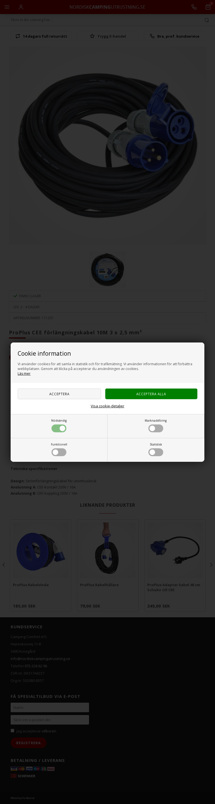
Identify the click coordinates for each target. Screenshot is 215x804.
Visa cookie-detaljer (107, 405)
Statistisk (156, 444)
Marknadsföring (156, 420)
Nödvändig (59, 420)
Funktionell (59, 444)
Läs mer (24, 373)
